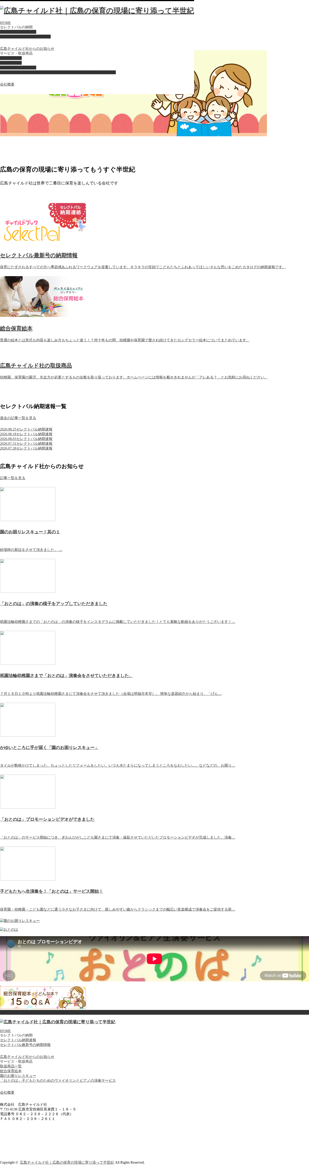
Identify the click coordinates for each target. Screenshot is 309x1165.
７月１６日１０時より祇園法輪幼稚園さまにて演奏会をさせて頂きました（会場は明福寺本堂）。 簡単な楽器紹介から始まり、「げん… (111, 694)
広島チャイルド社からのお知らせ (27, 48)
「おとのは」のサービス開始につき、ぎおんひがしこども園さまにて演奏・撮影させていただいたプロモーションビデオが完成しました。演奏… (117, 837)
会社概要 (7, 84)
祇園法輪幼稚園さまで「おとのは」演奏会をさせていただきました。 (66, 675)
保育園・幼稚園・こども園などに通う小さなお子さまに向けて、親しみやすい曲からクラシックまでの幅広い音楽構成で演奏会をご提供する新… (117, 909)
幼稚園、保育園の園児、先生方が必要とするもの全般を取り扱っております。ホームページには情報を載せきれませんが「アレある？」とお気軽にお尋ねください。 (134, 377)
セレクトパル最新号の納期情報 (25, 36)
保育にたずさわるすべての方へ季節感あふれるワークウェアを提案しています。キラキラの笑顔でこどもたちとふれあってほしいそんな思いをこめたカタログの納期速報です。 (143, 267)
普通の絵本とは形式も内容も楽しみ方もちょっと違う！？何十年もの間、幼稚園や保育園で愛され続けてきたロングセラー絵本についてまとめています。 (125, 340)
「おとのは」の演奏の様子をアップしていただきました (53, 603)
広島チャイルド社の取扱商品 (36, 365)
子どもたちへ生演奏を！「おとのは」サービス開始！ (51, 891)
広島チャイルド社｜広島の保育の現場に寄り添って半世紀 (67, 1162)
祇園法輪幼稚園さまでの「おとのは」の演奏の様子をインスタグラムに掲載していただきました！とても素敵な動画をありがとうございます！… (117, 622)
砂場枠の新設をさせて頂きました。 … (31, 550)
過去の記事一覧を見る (18, 418)
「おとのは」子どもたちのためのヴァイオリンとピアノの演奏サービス (58, 72)
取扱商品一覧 (11, 58)
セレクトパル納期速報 (18, 32)
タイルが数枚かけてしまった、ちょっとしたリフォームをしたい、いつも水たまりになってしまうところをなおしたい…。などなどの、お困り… (117, 765)
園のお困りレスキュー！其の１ (30, 531)
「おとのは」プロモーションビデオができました (47, 819)
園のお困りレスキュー (18, 67)
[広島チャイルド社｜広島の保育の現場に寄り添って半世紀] (97, 11)
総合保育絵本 (11, 63)
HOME (5, 23)
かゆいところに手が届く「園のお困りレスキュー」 (49, 747)
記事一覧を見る (12, 478)
